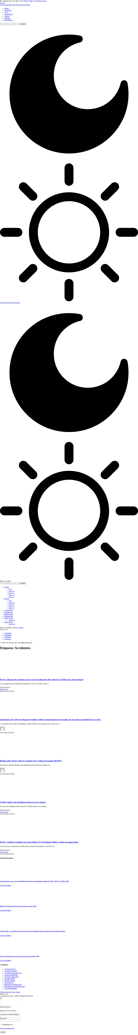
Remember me (7, 1025)
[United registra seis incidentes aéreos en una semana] (18, 798)
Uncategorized (10, 988)
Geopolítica (9, 983)
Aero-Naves (4, 689)
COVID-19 (9, 979)
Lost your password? (7, 1028)
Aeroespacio (9, 969)
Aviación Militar (5, 885)
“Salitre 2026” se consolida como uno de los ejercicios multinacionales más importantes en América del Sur (32, 931)
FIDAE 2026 (9, 981)
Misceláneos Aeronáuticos (14, 986)
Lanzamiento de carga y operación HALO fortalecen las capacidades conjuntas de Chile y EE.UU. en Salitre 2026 (34, 881)
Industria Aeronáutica (12, 984)
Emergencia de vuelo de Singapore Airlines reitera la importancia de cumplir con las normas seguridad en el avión (50, 719)
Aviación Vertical (11, 977)
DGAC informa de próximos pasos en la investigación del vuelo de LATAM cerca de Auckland (41, 679)
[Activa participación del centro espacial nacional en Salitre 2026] (8, 952)
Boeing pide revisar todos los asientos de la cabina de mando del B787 (31, 761)
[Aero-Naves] (15, 5)
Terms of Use (41, 1)
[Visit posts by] (2, 731)
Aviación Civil (10, 971)
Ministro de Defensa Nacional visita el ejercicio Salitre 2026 (18, 906)
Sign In (20, 627)
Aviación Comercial (13, 973)
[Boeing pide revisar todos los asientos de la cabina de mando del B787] (18, 757)
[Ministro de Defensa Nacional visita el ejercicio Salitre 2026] (8, 902)
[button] (2, 3)
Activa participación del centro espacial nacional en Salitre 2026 (19, 956)
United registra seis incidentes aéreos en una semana (23, 802)
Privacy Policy (29, 1)
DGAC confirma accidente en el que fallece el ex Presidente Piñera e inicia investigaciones (39, 842)
